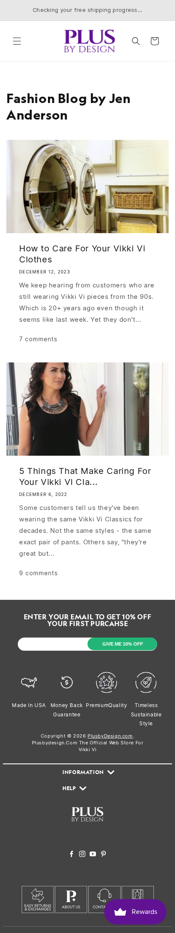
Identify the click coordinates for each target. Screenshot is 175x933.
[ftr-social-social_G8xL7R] (82, 855)
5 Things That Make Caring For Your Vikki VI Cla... (85, 476)
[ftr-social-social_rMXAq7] (71, 855)
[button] (17, 41)
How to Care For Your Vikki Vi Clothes (82, 254)
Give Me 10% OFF (122, 643)
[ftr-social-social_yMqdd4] (103, 855)
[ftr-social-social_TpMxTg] (93, 855)
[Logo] (87, 826)
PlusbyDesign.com (110, 736)
